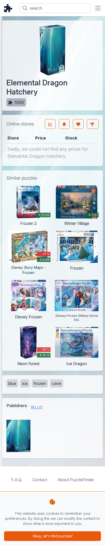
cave (56, 383)
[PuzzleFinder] (9, 8)
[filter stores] (93, 124)
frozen (40, 383)
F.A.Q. (16, 479)
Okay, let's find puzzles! (52, 536)
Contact (39, 479)
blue (12, 383)
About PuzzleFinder (75, 479)
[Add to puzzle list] (78, 124)
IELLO (36, 407)
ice (25, 383)
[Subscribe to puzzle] (64, 124)
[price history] (50, 124)
